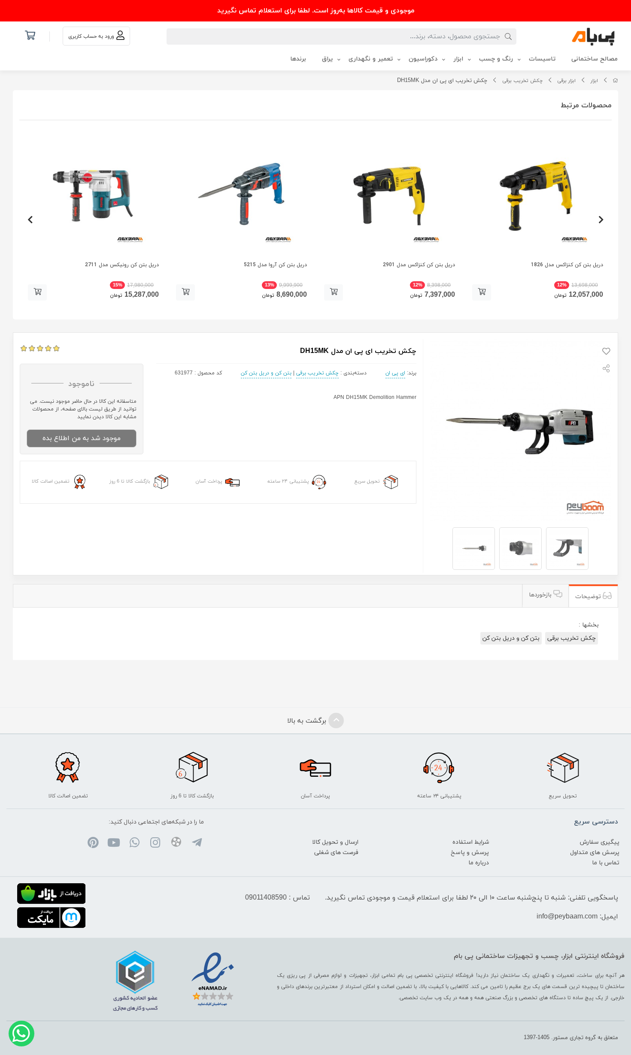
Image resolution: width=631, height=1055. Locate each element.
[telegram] (197, 843)
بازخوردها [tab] (541, 595)
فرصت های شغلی (336, 852)
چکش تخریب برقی (522, 80)
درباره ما (478, 863)
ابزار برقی (566, 80)
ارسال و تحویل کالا (335, 842)
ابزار (594, 80)
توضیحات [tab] (589, 597)
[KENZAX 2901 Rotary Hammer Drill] (389, 194)
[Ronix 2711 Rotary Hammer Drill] (93, 194)
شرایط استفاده (470, 842)
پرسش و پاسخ (470, 852)
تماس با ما (605, 863)
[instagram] (155, 843)
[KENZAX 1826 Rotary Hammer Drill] (537, 194)
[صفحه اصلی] (615, 80)
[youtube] (113, 843)
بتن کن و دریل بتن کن (266, 373)
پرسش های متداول (594, 852)
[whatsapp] (134, 843)
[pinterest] (93, 843)
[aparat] (176, 843)
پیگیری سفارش (599, 842)
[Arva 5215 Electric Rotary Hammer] (241, 194)
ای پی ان (395, 373)
